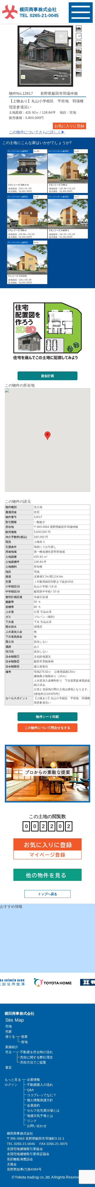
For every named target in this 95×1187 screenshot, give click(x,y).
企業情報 (33, 1079)
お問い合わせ (37, 1126)
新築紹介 (11, 1047)
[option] (47, 982)
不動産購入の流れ (40, 1084)
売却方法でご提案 (33, 1062)
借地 (24, 1042)
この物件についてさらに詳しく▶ (37, 132)
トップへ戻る (47, 894)
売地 (8, 1026)
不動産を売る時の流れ (36, 1052)
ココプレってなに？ (41, 1095)
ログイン (11, 1084)
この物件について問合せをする (47, 728)
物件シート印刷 (47, 717)
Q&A (30, 1090)
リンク (32, 1121)
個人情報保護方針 (40, 1100)
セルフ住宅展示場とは (43, 1110)
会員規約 (33, 1105)
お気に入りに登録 (69, 126)
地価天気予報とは (40, 1116)
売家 (8, 1031)
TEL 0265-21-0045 (39, 15)
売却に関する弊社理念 (36, 1057)
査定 (8, 1067)
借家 (24, 1036)
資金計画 (47, 376)
